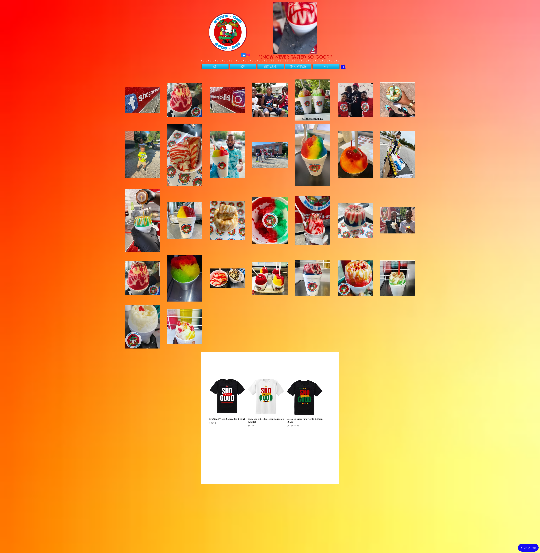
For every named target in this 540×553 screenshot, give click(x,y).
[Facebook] (249, 55)
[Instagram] (253, 55)
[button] (313, 51)
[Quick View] (227, 397)
